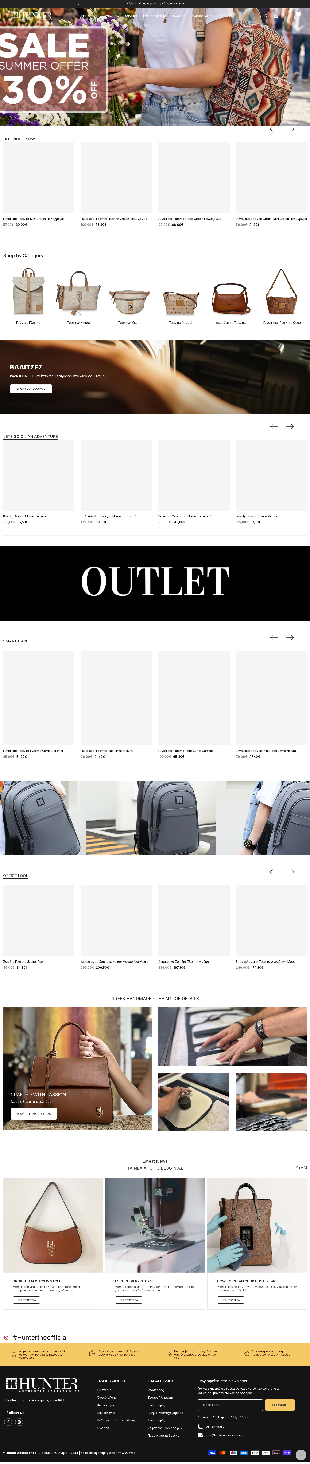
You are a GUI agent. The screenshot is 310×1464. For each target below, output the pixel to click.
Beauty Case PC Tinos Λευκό (256, 516)
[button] (274, 129)
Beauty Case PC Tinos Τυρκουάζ (26, 516)
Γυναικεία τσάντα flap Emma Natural (107, 751)
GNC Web (129, 1453)
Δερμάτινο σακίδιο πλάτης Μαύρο (183, 961)
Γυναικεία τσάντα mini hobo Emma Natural (266, 751)
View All (301, 1167)
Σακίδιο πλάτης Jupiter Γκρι (23, 961)
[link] (232, 1036)
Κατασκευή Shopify (94, 1453)
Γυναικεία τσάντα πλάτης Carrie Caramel (33, 751)
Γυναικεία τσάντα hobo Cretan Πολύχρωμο (189, 219)
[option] (155, 4)
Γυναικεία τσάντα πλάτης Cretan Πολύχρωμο (114, 219)
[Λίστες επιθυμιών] (286, 15)
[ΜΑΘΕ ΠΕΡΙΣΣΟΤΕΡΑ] (77, 1068)
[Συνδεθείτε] (276, 15)
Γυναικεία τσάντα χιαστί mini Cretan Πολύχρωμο (271, 219)
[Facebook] (8, 1422)
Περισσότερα (27, 1300)
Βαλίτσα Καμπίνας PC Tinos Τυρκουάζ (108, 516)
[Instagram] (19, 1422)
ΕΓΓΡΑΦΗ (279, 1405)
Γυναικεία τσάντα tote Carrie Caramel (185, 751)
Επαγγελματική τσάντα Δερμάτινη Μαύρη (266, 961)
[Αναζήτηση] (266, 15)
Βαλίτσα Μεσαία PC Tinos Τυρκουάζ (184, 516)
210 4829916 (215, 1427)
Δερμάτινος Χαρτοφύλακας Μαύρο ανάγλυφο (114, 961)
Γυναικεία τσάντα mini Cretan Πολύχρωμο (33, 219)
